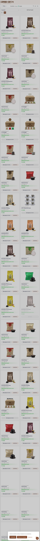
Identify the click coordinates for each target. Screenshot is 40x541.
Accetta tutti (13, 537)
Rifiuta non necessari (22, 537)
